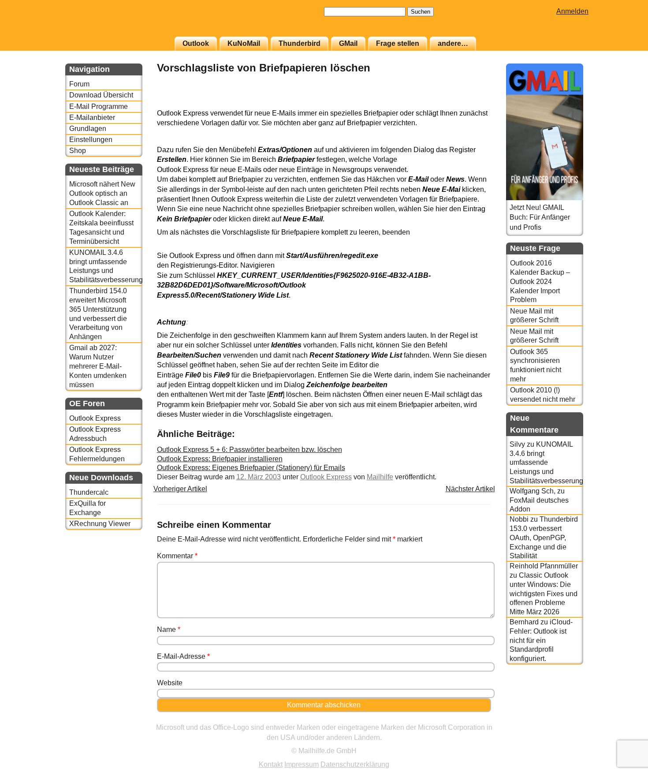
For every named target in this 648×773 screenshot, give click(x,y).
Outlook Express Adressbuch (95, 434)
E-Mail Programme (98, 106)
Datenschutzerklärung (354, 764)
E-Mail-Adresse (183, 656)
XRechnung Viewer (99, 523)
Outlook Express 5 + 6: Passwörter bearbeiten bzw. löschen (249, 449)
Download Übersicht (101, 95)
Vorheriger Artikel (180, 489)
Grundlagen (87, 128)
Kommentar (177, 556)
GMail (348, 43)
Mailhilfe (380, 477)
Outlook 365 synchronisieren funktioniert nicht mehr (535, 365)
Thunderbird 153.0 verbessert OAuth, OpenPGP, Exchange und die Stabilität (544, 537)
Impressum (301, 764)
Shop (77, 150)
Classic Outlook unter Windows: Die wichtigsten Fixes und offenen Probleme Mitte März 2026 (543, 593)
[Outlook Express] (469, 103)
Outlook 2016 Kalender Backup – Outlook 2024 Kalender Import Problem (540, 281)
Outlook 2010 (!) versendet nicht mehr (542, 394)
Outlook (195, 43)
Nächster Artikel (470, 489)
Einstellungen (90, 139)
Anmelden (572, 11)
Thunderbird (299, 43)
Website (169, 683)
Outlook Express (95, 418)
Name (168, 629)
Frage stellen (397, 43)
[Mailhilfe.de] (113, 22)
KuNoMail (243, 43)
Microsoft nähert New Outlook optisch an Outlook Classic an (102, 193)
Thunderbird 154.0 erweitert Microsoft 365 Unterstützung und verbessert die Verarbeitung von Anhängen (98, 313)
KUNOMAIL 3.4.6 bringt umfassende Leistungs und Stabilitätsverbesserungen (105, 266)
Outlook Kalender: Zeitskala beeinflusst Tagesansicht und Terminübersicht (101, 227)
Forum (79, 84)
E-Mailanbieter (92, 117)
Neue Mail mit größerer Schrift (534, 315)
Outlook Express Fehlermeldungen (97, 454)
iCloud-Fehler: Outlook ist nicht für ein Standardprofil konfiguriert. (541, 640)
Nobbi (519, 519)
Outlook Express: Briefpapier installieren (220, 459)
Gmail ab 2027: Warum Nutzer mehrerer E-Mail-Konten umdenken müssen (98, 366)
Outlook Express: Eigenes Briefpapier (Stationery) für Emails (251, 467)
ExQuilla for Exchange (87, 508)
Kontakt (271, 764)
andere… (453, 43)
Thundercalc (88, 492)
